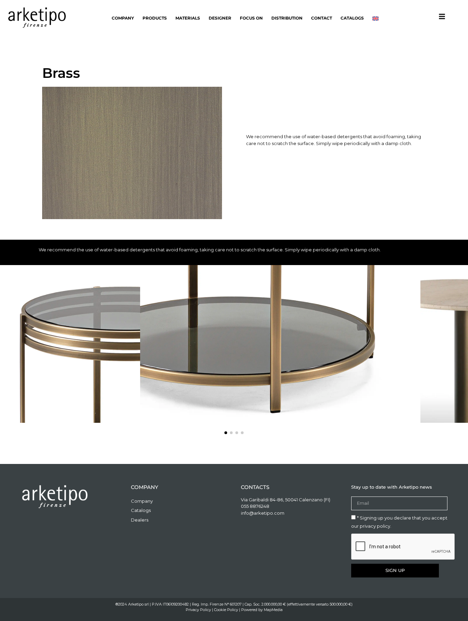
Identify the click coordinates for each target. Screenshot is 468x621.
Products (155, 18)
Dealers (139, 520)
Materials (187, 18)
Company (123, 18)
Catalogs (352, 18)
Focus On (251, 18)
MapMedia (273, 609)
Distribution (287, 18)
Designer (220, 18)
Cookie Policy (226, 609)
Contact (321, 18)
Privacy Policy (198, 609)
